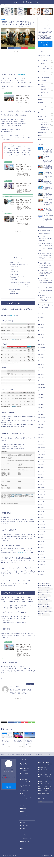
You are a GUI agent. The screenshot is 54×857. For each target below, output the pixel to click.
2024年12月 (42, 384)
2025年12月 (42, 344)
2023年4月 (41, 437)
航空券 (40, 615)
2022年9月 (41, 457)
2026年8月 (41, 317)
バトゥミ (50, 601)
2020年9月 (41, 534)
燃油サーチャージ (41, 613)
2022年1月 (41, 484)
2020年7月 (41, 537)
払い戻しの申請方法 (14, 279)
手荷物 (50, 608)
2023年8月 (41, 424)
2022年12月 (42, 447)
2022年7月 (41, 464)
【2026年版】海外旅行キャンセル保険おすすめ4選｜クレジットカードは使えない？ (46, 306)
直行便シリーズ (45, 116)
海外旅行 (2, 19)
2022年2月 (41, 481)
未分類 (45, 95)
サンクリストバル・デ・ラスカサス (46, 89)
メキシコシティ (46, 92)
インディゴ (45, 585)
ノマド (40, 601)
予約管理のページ (22, 552)
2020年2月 (41, 551)
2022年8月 (41, 461)
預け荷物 (48, 615)
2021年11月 (42, 491)
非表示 (20, 258)
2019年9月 (41, 567)
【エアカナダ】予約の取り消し (15, 289)
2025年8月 (41, 357)
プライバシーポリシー (7, 855)
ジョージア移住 (41, 594)
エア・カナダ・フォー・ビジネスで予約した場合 (20, 284)
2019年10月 (42, 564)
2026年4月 (41, 330)
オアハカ (46, 86)
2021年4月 (41, 511)
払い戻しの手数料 (14, 274)
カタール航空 (41, 769)
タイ (46, 108)
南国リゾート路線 (14, 271)
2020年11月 (42, 527)
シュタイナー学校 (46, 68)
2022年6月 (41, 467)
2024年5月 (41, 401)
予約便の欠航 (13, 277)
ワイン (45, 606)
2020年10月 (42, 531)
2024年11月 (42, 387)
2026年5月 (41, 327)
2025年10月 (42, 350)
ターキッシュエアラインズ (43, 597)
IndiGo (40, 583)
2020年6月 (41, 541)
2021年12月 (42, 487)
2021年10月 (42, 494)
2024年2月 (41, 411)
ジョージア (40, 590)
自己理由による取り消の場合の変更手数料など (20, 264)
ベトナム (46, 781)
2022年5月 (41, 471)
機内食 (48, 788)
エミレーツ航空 (47, 587)
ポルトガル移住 (47, 604)
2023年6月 (41, 431)
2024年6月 (41, 397)
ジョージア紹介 (45, 71)
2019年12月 (42, 557)
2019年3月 (41, 571)
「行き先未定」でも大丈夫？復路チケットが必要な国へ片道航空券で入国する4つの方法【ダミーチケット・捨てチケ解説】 (46, 247)
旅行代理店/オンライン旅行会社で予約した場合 (20, 282)
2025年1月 (41, 380)
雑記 (45, 139)
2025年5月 (41, 367)
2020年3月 (41, 547)
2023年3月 (41, 441)
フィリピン (40, 781)
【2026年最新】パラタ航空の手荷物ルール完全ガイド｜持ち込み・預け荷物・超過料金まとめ (46, 281)
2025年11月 (42, 347)
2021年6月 (41, 504)
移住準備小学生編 (46, 129)
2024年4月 (41, 404)
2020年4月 (41, 544)
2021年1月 (41, 521)
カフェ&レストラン (46, 74)
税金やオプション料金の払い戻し (17, 276)
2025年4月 (41, 371)
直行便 (47, 613)
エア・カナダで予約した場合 (17, 280)
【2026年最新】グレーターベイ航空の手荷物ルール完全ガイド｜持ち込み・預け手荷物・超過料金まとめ (46, 265)
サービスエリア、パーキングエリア (45, 56)
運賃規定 (12, 315)
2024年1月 (41, 414)
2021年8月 (41, 501)
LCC (44, 583)
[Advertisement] (18, 62)
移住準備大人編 (46, 127)
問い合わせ (40, 608)
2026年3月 (41, 334)
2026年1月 (41, 340)
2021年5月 (41, 507)
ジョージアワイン (45, 60)
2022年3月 (41, 477)
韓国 (44, 615)
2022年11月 (42, 451)
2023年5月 (41, 434)
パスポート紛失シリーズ (45, 77)
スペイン (51, 774)
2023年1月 (41, 444)
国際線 (12, 269)
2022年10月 (42, 454)
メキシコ (45, 84)
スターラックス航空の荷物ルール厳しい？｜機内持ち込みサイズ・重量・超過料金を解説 (45, 290)
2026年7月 (41, 320)
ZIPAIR (40, 585)
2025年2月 (41, 377)
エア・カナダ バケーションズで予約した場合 (20, 286)
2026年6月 (41, 324)
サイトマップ (3, 4)
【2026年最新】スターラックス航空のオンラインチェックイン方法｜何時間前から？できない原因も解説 (46, 298)
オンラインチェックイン (42, 767)
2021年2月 (41, 517)
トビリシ (48, 599)
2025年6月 (41, 364)
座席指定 (46, 608)
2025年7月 (41, 360)
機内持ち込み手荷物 (42, 788)
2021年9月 (41, 497)
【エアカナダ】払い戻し (13, 262)
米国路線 (13, 267)
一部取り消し (13, 291)
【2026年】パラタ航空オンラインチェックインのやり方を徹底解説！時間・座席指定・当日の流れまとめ (46, 273)
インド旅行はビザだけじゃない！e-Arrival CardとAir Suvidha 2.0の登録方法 (45, 232)
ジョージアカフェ (47, 590)
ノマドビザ (44, 601)
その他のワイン (46, 63)
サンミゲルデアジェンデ (46, 91)
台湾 (46, 109)
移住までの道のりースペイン (46, 123)
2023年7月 (41, 427)
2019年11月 (42, 561)
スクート (46, 774)
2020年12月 (42, 524)
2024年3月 (41, 407)
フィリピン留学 (45, 80)
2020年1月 (41, 554)
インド (46, 104)
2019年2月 (41, 574)
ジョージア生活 (45, 66)
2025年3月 (41, 374)
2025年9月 (41, 354)
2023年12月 (42, 417)
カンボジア (46, 106)
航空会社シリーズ (45, 132)
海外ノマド (45, 99)
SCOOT (48, 583)
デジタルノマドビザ (42, 599)
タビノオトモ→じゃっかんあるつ (27, 2)
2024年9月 (41, 394)
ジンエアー (47, 594)
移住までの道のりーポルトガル (46, 125)
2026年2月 (41, 337)
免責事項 (14, 855)
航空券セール (45, 135)
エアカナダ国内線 (14, 266)
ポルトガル (40, 604)
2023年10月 (42, 421)
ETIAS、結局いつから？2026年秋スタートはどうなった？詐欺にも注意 (46, 238)
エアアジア (40, 587)
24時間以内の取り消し (15, 293)
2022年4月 (41, 474)
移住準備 (45, 119)
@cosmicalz (21, 74)
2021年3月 (41, 514)
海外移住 (45, 112)
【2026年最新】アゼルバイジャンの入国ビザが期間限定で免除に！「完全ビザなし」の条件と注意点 (46, 256)
